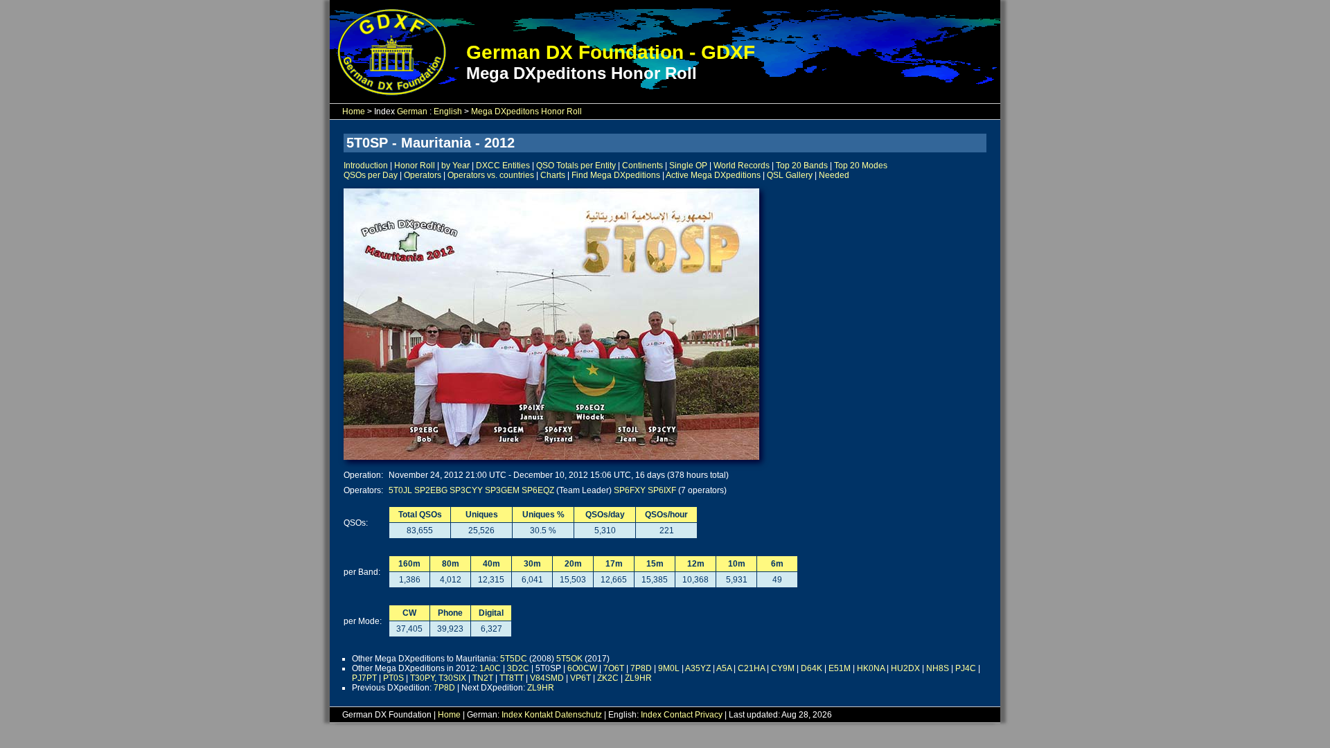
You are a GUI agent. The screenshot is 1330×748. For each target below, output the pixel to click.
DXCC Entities (503, 165)
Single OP (688, 165)
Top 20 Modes (860, 165)
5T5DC (513, 659)
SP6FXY (630, 490)
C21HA (751, 668)
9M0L (669, 668)
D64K (811, 668)
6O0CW (582, 668)
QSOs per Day (371, 175)
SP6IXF (662, 490)
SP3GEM (502, 490)
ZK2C (608, 678)
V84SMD (547, 678)
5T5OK (569, 659)
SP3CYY (466, 490)
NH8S (937, 668)
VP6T (580, 678)
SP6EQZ (538, 490)
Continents (642, 165)
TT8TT (511, 678)
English (448, 111)
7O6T (613, 668)
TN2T (482, 678)
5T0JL (400, 490)
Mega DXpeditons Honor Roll (526, 111)
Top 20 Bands (802, 165)
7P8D (641, 668)
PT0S (393, 678)
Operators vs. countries (490, 175)
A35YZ (698, 668)
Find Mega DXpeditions (615, 175)
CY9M (783, 668)
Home (353, 111)
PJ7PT (364, 678)
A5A (724, 668)
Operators (422, 175)
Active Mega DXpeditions (713, 175)
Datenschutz (578, 715)
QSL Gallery (790, 175)
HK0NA (871, 668)
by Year (455, 165)
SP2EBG (430, 490)
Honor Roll (414, 165)
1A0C (490, 668)
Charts (552, 175)
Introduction (366, 165)
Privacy (708, 715)
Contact (678, 715)
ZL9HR (638, 678)
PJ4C (965, 668)
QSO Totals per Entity (576, 165)
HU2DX (905, 668)
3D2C (518, 668)
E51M (839, 668)
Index (512, 715)
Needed (834, 175)
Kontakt (538, 715)
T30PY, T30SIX (438, 678)
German (412, 111)
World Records (741, 165)
